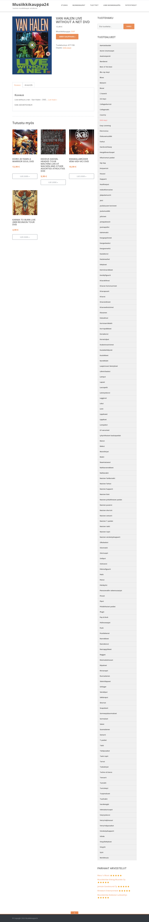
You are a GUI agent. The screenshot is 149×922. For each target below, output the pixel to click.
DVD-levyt (67, 47)
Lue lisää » (52, 99)
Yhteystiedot (131, 5)
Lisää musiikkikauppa (111, 5)
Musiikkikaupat (79, 5)
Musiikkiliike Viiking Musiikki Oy (111, 879)
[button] (50, 18)
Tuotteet (94, 5)
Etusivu (64, 5)
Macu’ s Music (103, 875)
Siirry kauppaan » (67, 36)
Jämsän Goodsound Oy (107, 886)
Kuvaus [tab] (17, 85)
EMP (73, 31)
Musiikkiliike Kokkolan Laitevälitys (112, 895)
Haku (129, 26)
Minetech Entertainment (107, 890)
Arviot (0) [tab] (28, 85)
